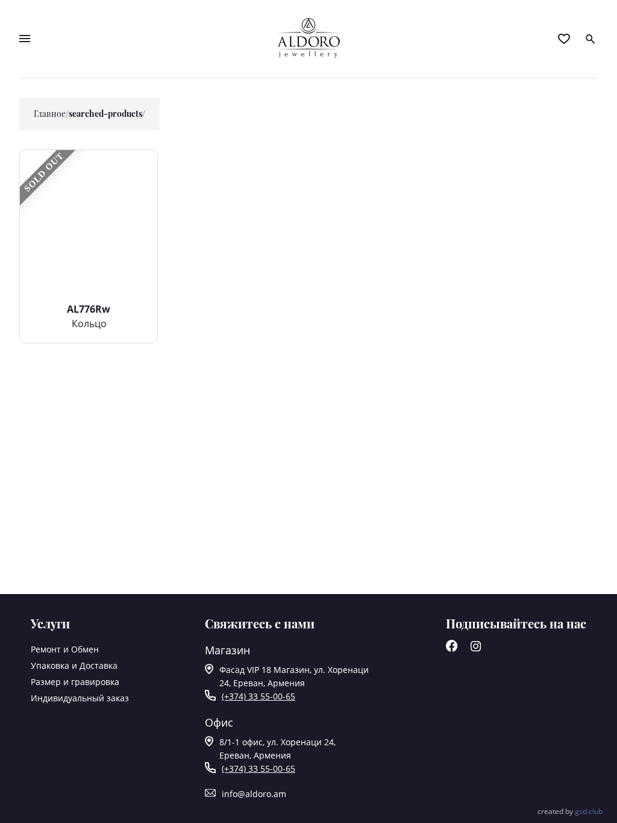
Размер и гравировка (75, 681)
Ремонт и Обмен (65, 649)
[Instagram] (476, 648)
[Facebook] (452, 648)
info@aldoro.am (254, 794)
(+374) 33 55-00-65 (258, 696)
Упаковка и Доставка (74, 665)
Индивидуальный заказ (80, 698)
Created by (570, 811)
